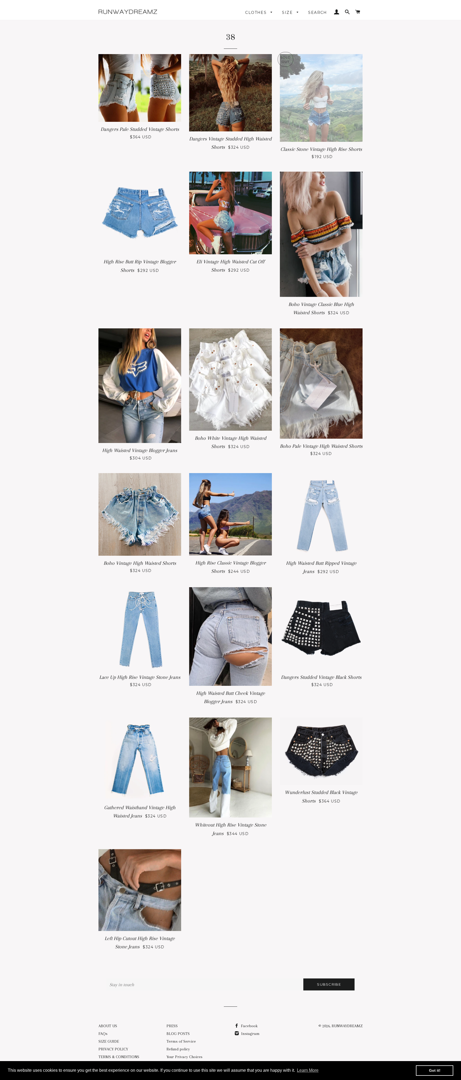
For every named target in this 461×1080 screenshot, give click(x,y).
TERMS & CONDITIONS (118, 1056)
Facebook (249, 1025)
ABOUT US (107, 1025)
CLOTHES (256, 12)
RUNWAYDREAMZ (347, 1025)
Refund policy (178, 1049)
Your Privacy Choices (184, 1056)
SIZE (288, 12)
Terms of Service (181, 1041)
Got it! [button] (434, 1070)
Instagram (250, 1033)
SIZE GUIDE (108, 1041)
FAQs (103, 1033)
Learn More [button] (308, 1070)
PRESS (172, 1025)
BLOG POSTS (178, 1033)
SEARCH (317, 12)
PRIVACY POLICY (113, 1049)
